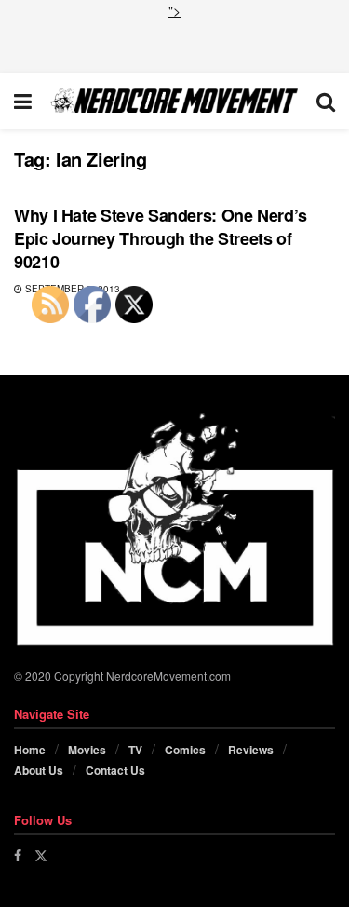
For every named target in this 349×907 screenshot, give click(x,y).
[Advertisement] (175, 43)
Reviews (251, 749)
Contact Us (115, 770)
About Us (38, 770)
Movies (87, 749)
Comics (185, 749)
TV (135, 749)
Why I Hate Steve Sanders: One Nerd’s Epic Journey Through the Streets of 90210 (160, 238)
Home (30, 749)
